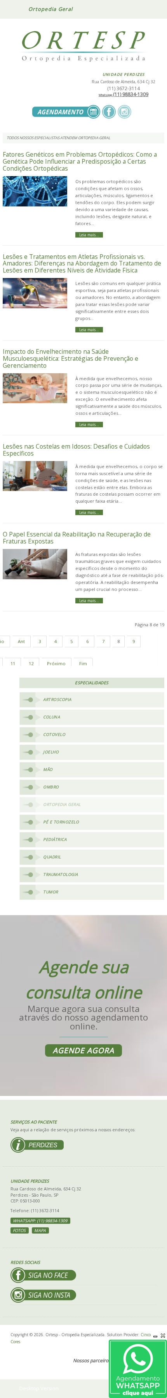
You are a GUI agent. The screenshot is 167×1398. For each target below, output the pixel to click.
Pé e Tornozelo (61, 822)
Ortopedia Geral (62, 804)
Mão (48, 769)
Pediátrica (54, 839)
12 (31, 663)
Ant (21, 641)
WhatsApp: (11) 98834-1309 (40, 1220)
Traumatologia (60, 874)
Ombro (51, 787)
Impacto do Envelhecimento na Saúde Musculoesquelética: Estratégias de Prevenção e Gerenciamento (70, 358)
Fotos (19, 1230)
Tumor (50, 892)
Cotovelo (54, 734)
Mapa (40, 1230)
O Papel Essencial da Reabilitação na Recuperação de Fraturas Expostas (77, 537)
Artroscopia (57, 699)
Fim (83, 663)
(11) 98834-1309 (123, 94)
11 (12, 663)
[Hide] (155, 1336)
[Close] (163, 1336)
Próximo (56, 663)
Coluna (51, 717)
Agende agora (83, 1050)
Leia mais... (89, 235)
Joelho (51, 752)
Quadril (52, 857)
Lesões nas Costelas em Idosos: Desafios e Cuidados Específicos (76, 450)
